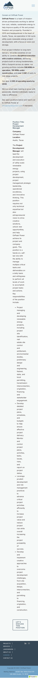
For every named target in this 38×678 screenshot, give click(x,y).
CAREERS (6, 655)
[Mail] (29, 643)
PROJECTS (6, 643)
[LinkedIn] (25, 643)
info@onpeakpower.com (12, 106)
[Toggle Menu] (33, 6)
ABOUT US (7, 652)
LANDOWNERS (8, 649)
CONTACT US (7, 658)
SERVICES (6, 646)
